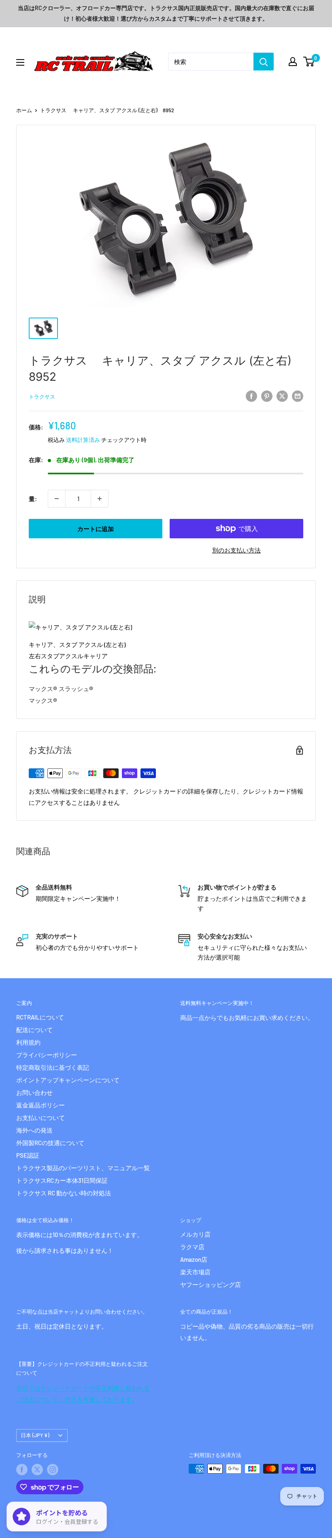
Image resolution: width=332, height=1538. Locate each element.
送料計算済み (83, 439)
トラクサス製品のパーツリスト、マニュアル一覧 (83, 1167)
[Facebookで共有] (251, 396)
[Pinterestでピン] (266, 396)
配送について (34, 1029)
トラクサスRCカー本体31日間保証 (62, 1180)
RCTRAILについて (40, 1017)
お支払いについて (40, 1117)
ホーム (24, 110)
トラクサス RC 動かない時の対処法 (63, 1193)
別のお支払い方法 (236, 550)
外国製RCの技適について (50, 1142)
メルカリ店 (195, 1234)
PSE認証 (27, 1155)
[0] (309, 61)
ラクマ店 (192, 1246)
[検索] (263, 61)
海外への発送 (34, 1130)
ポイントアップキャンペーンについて (67, 1080)
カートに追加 (95, 528)
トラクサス (42, 396)
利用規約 (28, 1042)
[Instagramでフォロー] (52, 1469)
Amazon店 (193, 1259)
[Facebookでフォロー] (22, 1469)
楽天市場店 (195, 1272)
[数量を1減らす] (56, 498)
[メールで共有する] (297, 396)
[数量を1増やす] (99, 498)
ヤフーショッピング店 (210, 1284)
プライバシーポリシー (46, 1054)
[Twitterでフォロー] (37, 1469)
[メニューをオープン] (20, 62)
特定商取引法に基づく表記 (52, 1067)
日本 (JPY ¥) (35, 1435)
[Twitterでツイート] (282, 396)
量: (33, 498)
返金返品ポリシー (40, 1105)
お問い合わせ (34, 1092)
